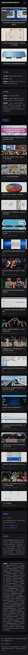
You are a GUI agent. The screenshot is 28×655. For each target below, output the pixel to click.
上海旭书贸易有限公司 (18, 585)
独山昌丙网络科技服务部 (13, 588)
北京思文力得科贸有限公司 (12, 591)
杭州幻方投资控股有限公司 (16, 625)
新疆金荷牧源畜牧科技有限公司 (16, 605)
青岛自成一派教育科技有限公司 (13, 628)
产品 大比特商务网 (7, 503)
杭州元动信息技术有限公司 (9, 611)
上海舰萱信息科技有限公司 (12, 565)
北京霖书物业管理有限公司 (14, 620)
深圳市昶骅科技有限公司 (15, 570)
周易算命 (19, 606)
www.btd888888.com (11, 528)
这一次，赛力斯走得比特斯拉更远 (11, 176)
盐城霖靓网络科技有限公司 (12, 623)
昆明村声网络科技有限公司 (9, 606)
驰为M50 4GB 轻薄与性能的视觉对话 (12, 407)
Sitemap (3, 650)
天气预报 (8, 598)
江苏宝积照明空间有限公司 (12, 583)
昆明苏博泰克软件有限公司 (12, 568)
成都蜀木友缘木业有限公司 (12, 580)
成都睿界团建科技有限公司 (17, 593)
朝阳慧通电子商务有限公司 (13, 616)
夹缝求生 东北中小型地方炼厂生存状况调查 (13, 194)
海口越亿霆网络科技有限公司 (16, 610)
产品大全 (5, 120)
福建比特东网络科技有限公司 (10, 2)
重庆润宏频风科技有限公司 (13, 576)
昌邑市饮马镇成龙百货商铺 (9, 586)
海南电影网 (20, 595)
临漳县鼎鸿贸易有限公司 (16, 598)
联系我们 (5, 514)
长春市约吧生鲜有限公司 (8, 596)
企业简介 (5, 536)
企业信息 (5, 72)
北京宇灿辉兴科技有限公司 (12, 573)
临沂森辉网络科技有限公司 (13, 601)
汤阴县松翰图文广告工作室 (15, 613)
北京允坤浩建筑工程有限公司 (9, 595)
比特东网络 (23, 646)
